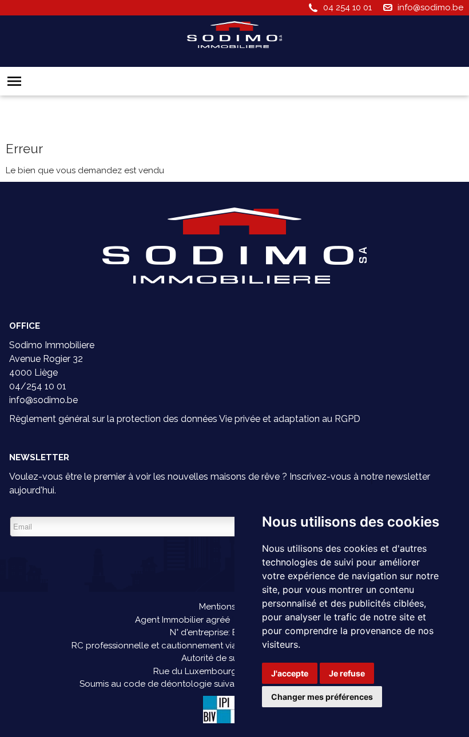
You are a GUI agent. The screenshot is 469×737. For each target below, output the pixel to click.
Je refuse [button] (347, 673)
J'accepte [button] (289, 673)
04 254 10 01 (347, 7)
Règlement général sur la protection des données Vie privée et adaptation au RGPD (184, 418)
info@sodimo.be (430, 7)
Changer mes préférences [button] (322, 697)
